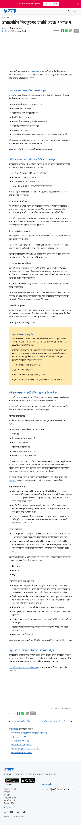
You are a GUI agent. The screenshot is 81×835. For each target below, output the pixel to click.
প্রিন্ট (77, 31)
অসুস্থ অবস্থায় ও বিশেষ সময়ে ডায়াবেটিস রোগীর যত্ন (29, 733)
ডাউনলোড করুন (50, 4)
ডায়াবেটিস (5, 17)
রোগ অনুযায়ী (46, 789)
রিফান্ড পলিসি (9, 803)
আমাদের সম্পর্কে (10, 789)
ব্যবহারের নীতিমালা (10, 797)
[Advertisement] (40, 53)
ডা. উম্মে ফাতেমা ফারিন (15, 28)
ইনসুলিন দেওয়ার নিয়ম (18, 736)
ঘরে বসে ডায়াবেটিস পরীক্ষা (21, 721)
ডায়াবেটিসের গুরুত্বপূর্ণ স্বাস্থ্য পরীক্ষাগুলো (23, 667)
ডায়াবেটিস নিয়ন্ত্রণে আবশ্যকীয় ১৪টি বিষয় (54, 721)
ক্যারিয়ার (7, 792)
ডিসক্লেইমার (8, 794)
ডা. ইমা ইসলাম (24, 31)
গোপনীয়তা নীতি (10, 800)
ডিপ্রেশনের (12, 480)
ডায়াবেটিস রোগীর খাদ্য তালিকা (21, 752)
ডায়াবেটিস (35, 71)
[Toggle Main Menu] (74, 10)
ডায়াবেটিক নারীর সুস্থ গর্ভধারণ (21, 744)
